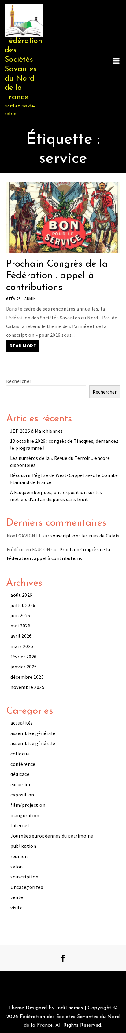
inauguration (24, 815)
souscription (24, 877)
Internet (20, 825)
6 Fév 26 (13, 298)
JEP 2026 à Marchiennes (36, 431)
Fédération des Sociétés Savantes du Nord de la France (23, 69)
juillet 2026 (22, 605)
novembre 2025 (27, 687)
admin (30, 298)
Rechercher (18, 381)
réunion (19, 856)
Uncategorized (26, 887)
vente (16, 897)
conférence (22, 764)
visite (16, 907)
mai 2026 (20, 626)
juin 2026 (20, 615)
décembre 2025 (27, 677)
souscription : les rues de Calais (84, 536)
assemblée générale (32, 733)
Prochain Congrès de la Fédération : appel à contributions (57, 276)
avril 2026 (20, 636)
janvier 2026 (23, 667)
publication (23, 846)
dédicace (19, 774)
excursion (20, 784)
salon (16, 867)
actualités (21, 723)
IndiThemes (69, 1008)
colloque (20, 754)
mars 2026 (21, 646)
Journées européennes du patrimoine (51, 836)
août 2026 (21, 595)
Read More (22, 346)
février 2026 (23, 656)
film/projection (27, 805)
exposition (22, 794)
